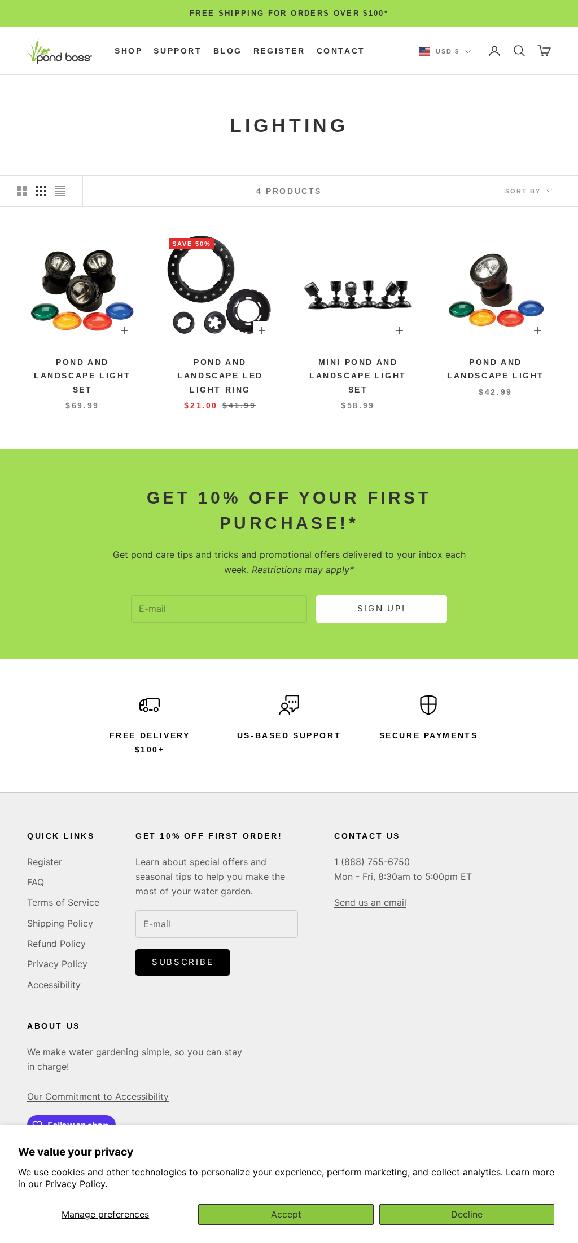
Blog (227, 50)
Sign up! (381, 608)
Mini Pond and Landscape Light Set (357, 376)
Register (279, 50)
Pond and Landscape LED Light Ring (220, 376)
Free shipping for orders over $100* (289, 13)
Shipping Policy (60, 923)
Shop (128, 50)
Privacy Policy (57, 963)
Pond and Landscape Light (495, 369)
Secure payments (428, 735)
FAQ (35, 882)
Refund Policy (56, 943)
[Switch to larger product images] (22, 191)
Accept (286, 1214)
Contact (341, 50)
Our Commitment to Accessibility (98, 1096)
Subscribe (182, 962)
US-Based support (289, 735)
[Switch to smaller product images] (41, 191)
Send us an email (370, 902)
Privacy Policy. (76, 1183)
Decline (467, 1214)
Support (178, 50)
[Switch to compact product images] (60, 191)
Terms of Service (63, 902)
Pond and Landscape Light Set (82, 376)
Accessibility (54, 984)
